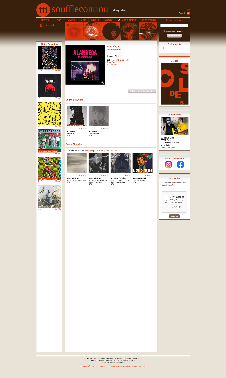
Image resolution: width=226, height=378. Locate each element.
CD (59, 19)
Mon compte (128, 19)
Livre (49, 70)
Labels (108, 19)
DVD (83, 19)
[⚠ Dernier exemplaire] (77, 115)
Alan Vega (113, 46)
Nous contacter (101, 366)
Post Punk (112, 62)
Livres (71, 19)
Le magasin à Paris (87, 366)
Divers (95, 19)
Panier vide (183, 13)
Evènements (148, 19)
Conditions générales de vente (134, 366)
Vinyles (44, 19)
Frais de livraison (115, 366)
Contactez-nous (168, 147)
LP (49, 98)
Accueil (49, 25)
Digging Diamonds (121, 60)
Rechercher (174, 35)
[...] (162, 47)
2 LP (49, 180)
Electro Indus (113, 64)
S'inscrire (174, 216)
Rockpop (89, 150)
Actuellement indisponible (142, 91)
